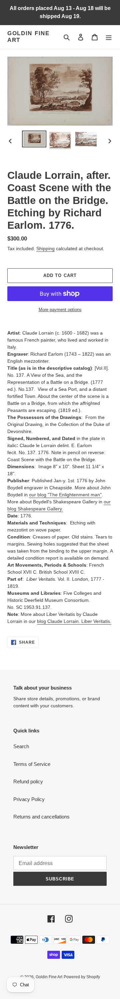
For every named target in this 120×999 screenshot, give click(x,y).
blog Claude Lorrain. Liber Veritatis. (74, 621)
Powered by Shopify (82, 977)
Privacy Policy (29, 799)
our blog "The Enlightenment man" (65, 494)
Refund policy (28, 781)
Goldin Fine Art (28, 36)
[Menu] (109, 37)
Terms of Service (31, 764)
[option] (34, 139)
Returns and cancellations (41, 816)
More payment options (60, 309)
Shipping (45, 248)
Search (21, 746)
